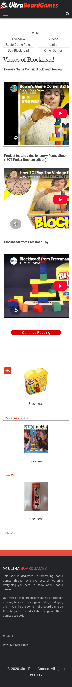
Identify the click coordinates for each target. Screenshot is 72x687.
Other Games (53, 50)
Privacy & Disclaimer (15, 644)
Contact (8, 636)
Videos (53, 39)
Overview (18, 39)
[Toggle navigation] (5, 14)
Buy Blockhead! (19, 50)
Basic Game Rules (18, 45)
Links (53, 45)
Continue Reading (36, 332)
